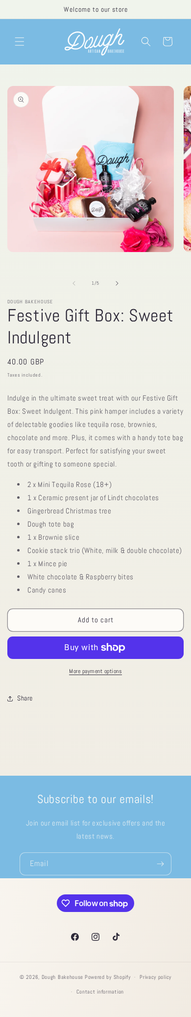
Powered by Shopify (108, 977)
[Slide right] (117, 283)
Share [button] (25, 698)
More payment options (95, 671)
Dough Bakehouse (63, 977)
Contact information (100, 991)
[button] (19, 41)
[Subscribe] (160, 863)
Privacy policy (155, 977)
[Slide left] (74, 283)
